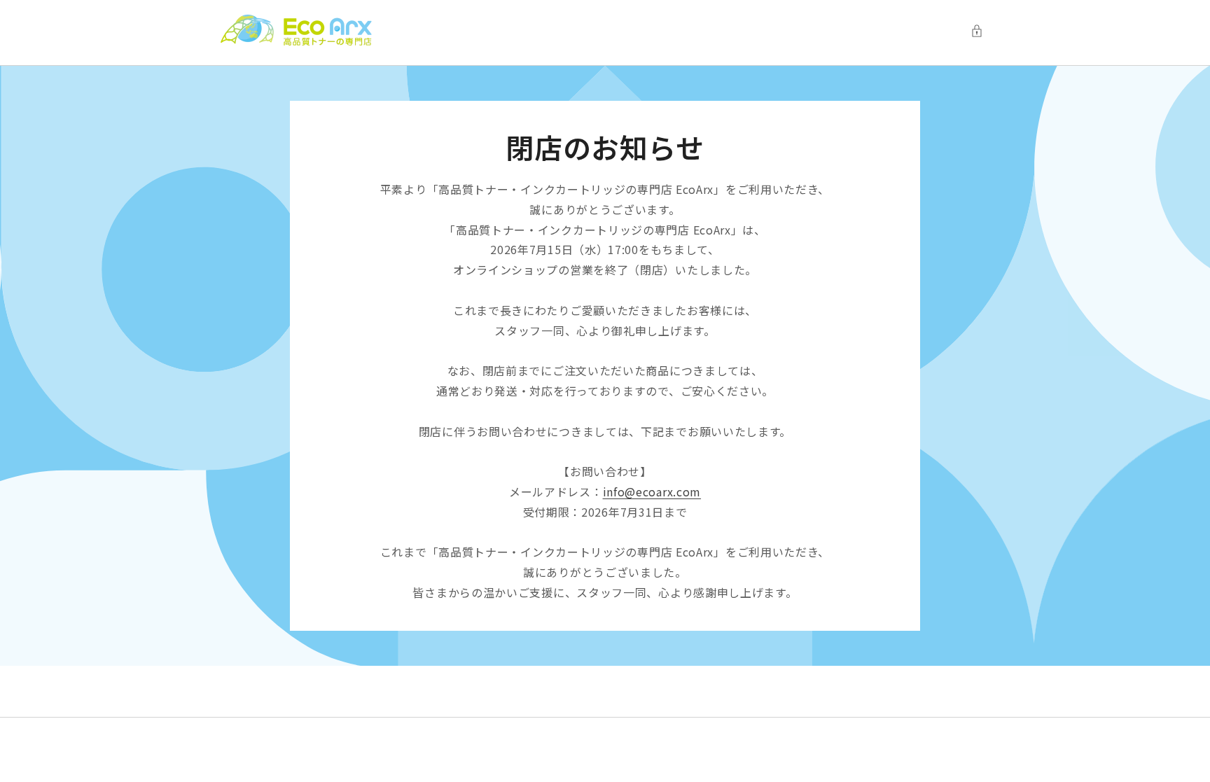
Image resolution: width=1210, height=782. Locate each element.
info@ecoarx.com (652, 491)
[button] (980, 31)
